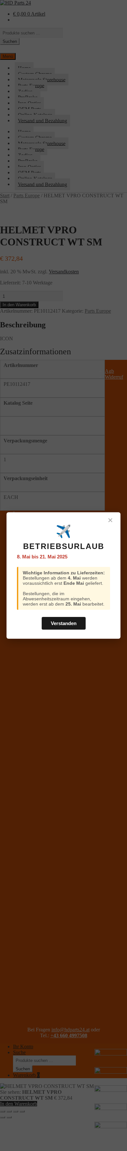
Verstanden (64, 623)
